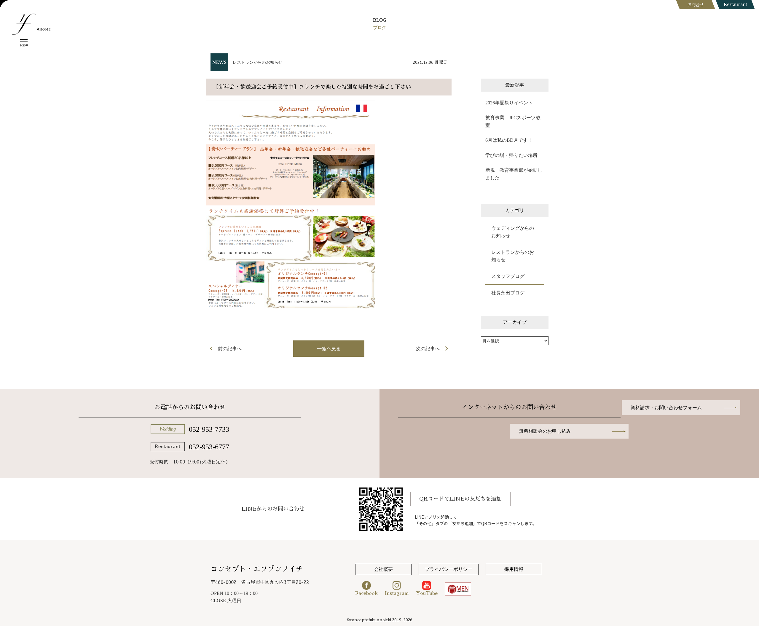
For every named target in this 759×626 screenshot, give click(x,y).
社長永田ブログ (507, 292)
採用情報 (513, 569)
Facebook (366, 593)
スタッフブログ (507, 276)
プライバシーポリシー (448, 569)
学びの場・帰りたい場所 (511, 155)
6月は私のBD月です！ (508, 140)
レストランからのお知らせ (258, 62)
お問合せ (695, 4)
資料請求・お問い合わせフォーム (666, 407)
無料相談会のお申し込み (545, 431)
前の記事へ (230, 348)
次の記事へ (428, 348)
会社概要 (383, 569)
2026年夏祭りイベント (509, 102)
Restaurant (735, 4)
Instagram (397, 593)
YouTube (427, 593)
